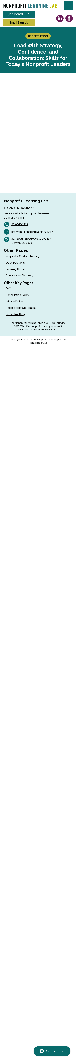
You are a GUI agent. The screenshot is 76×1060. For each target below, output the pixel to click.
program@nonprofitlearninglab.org (32, 231)
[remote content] (38, 131)
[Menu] (68, 5)
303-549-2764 (19, 224)
